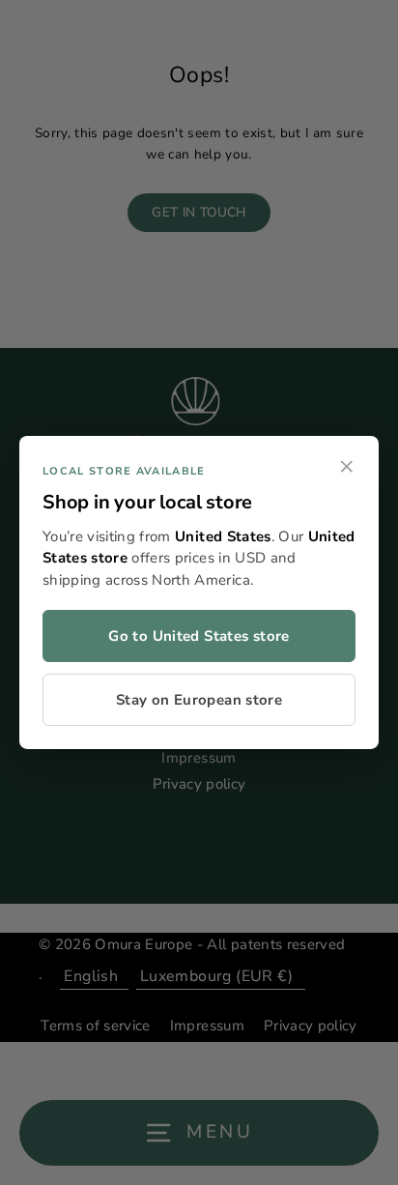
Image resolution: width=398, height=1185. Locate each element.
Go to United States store (198, 636)
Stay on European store (199, 699)
